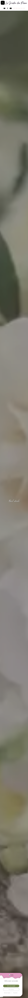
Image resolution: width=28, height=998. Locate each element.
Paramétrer (15, 992)
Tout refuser (11, 989)
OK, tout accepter (11, 986)
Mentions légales (7, 992)
